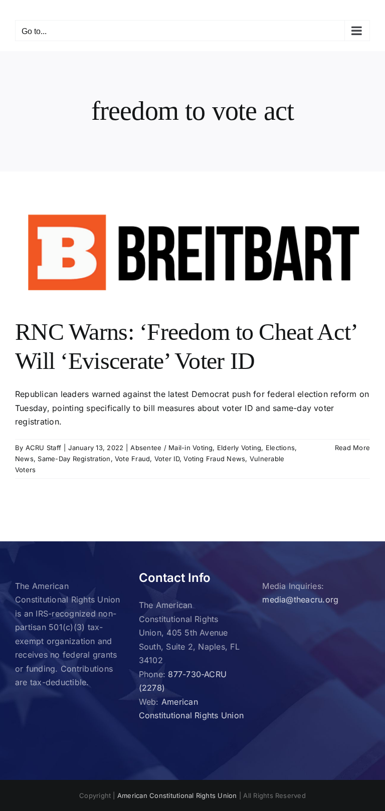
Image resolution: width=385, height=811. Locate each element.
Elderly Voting (239, 448)
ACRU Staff (43, 448)
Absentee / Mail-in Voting (171, 448)
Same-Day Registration (74, 459)
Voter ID (166, 459)
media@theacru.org (300, 599)
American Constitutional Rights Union (177, 795)
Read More (352, 448)
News (24, 459)
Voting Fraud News (214, 459)
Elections (280, 448)
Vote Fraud (132, 459)
